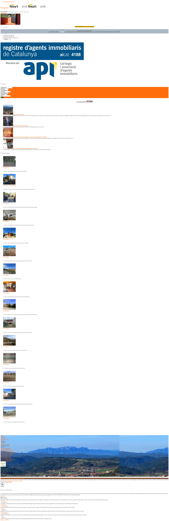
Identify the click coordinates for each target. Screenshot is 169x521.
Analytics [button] (3, 508)
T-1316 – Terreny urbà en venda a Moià (12, 278)
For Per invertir (12, 185)
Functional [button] (3, 501)
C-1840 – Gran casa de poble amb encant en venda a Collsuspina (17, 332)
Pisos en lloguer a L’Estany (6, 460)
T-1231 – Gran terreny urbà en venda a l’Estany (13, 386)
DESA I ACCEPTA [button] (5, 519)
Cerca (2, 97)
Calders (2, 443)
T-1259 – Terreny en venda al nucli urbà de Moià (13, 421)
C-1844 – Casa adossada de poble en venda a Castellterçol (16, 296)
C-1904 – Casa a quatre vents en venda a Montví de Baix (15, 242)
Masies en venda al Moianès (7, 450)
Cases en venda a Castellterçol (7, 452)
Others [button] (2, 516)
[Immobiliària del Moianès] (27, 8)
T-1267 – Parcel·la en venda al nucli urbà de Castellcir (15, 171)
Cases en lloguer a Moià (6, 457)
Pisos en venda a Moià (5, 449)
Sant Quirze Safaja (5, 439)
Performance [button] (3, 504)
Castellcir (3, 438)
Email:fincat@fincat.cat (8, 1)
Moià (2, 435)
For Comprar (6, 167)
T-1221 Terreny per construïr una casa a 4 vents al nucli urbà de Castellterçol (20, 314)
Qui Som (5, 27)
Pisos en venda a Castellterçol (7, 453)
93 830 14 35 (3, 12)
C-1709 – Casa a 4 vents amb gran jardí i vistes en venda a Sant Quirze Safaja (20, 207)
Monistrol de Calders (5, 444)
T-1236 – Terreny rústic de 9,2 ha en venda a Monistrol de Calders (17, 403)
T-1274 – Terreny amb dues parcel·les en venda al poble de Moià (17, 260)
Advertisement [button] (4, 512)
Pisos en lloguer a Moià (6, 458)
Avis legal (3, 478)
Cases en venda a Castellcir (7, 454)
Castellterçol (3, 437)
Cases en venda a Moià (6, 448)
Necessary (4, 497)
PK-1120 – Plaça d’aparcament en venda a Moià (14, 368)
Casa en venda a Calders (6, 455)
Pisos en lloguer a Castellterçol (7, 459)
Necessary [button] (3, 496)
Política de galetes (20, 478)
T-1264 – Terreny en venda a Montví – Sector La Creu (15, 350)
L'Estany (2, 440)
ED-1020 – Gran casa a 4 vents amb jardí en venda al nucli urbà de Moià (19, 189)
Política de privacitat (10, 478)
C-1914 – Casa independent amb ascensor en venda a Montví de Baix (18, 225)
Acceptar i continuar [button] (18, 481)
